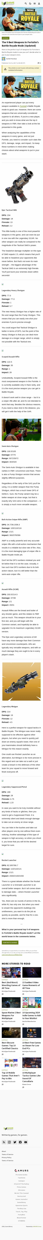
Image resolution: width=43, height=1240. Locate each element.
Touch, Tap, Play (21, 1212)
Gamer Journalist (22, 1199)
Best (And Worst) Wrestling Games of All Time (11, 985)
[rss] (4, 1142)
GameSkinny (21, 1202)
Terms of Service (7, 1154)
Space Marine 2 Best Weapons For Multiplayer (11, 1015)
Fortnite (23, 106)
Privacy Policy (6, 1157)
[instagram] (9, 1142)
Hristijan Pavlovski (8, 991)
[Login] (39, 3)
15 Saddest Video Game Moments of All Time (31, 985)
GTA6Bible (21, 1221)
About (4, 1151)
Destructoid (21, 1196)
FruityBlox (21, 1215)
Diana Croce (26, 1084)
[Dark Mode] (30, 3)
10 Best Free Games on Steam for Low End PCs (31, 1045)
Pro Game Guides (21, 1175)
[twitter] (14, 1142)
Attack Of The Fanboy (21, 1184)
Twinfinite (21, 1178)
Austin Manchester (29, 1021)
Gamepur (21, 1181)
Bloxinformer (21, 1218)
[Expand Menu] (34, 3)
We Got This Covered (21, 1193)
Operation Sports (22, 1205)
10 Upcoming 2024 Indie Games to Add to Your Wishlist (31, 1015)
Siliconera (21, 1190)
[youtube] (25, 1142)
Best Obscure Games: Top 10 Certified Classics (10, 1045)
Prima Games (21, 1187)
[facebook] (20, 1142)
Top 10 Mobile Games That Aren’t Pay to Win (10, 1075)
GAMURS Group (37, 1226)
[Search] (26, 3)
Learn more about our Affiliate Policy (12, 954)
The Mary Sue (21, 1208)
